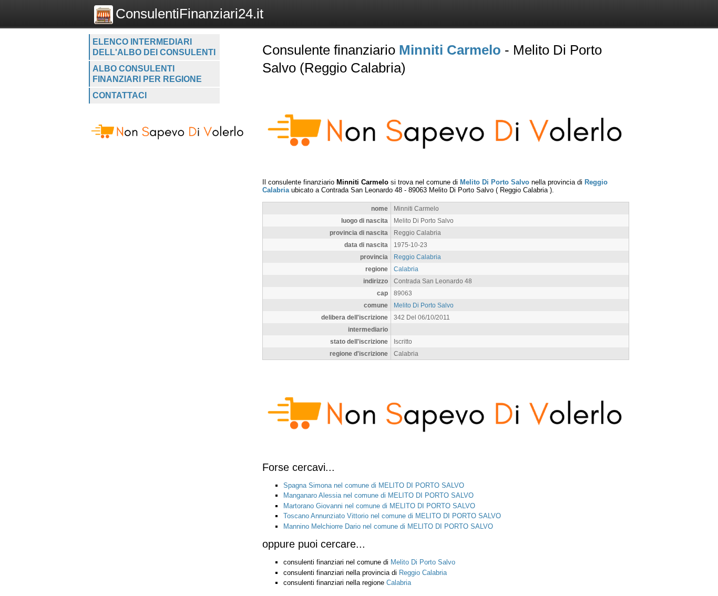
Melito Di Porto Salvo (494, 182)
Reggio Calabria (417, 256)
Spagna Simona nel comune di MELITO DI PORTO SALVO (373, 485)
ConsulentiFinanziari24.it (189, 14)
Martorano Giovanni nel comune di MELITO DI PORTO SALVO (379, 506)
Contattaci (120, 95)
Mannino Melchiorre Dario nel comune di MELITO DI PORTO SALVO (388, 526)
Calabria (406, 268)
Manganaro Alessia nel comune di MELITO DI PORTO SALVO (378, 495)
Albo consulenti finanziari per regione (147, 74)
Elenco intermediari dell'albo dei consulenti (154, 47)
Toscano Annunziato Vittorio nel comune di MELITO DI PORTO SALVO (392, 516)
